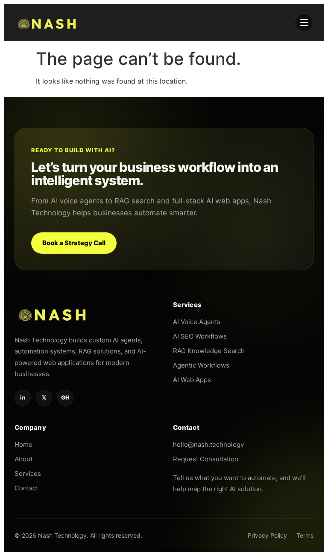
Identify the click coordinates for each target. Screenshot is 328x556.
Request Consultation (205, 459)
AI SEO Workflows (200, 336)
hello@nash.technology (208, 444)
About (23, 459)
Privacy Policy (267, 535)
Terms (304, 535)
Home (23, 444)
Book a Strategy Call (73, 243)
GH (65, 397)
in (22, 397)
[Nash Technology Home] (48, 22)
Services (28, 473)
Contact (26, 488)
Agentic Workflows (201, 365)
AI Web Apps (192, 380)
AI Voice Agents (196, 322)
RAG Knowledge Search (209, 351)
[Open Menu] (304, 22)
